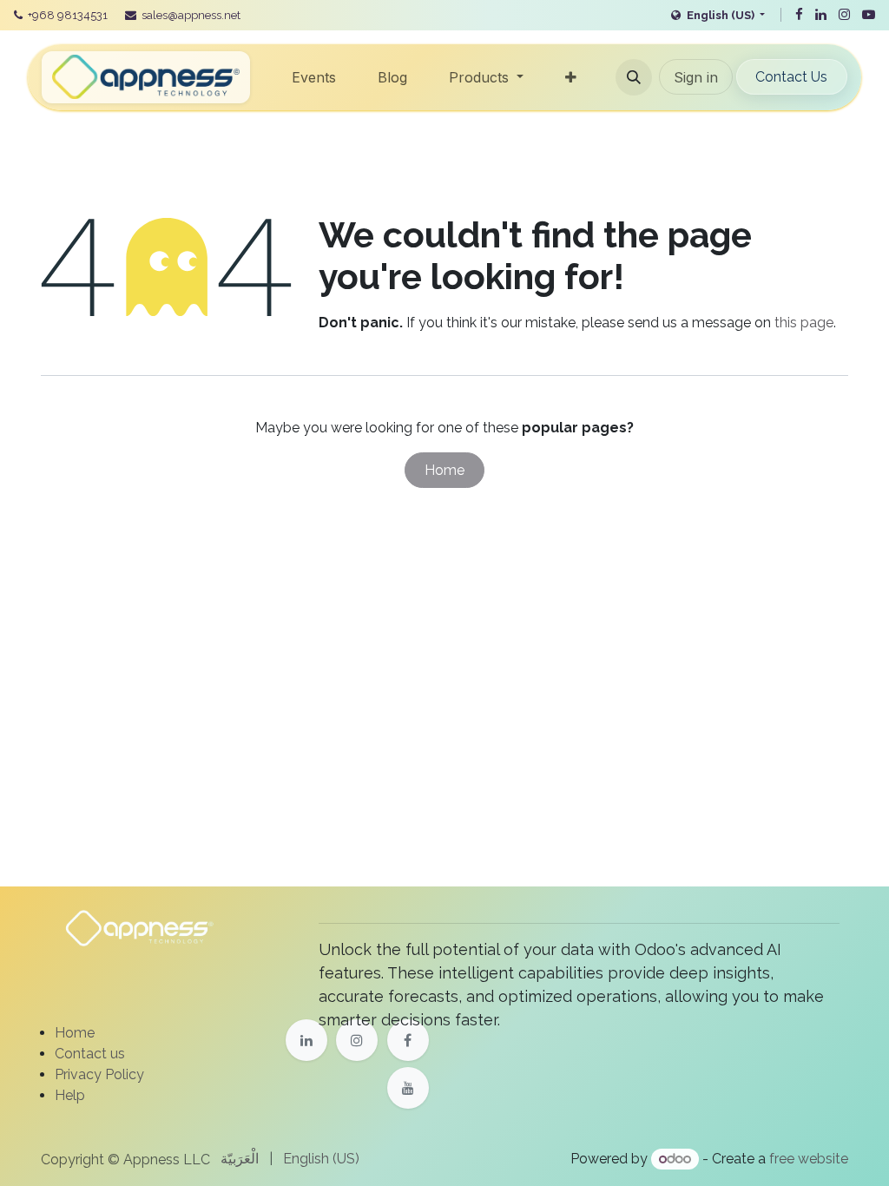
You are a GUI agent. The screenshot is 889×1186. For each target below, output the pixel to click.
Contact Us (791, 77)
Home (444, 470)
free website (808, 1158)
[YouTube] (868, 15)
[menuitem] (314, 77)
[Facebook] (799, 15)
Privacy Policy (99, 1074)
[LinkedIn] (820, 15)
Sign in (696, 77)
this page (803, 322)
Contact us (90, 1053)
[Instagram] (844, 15)
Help (70, 1095)
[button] (634, 77)
